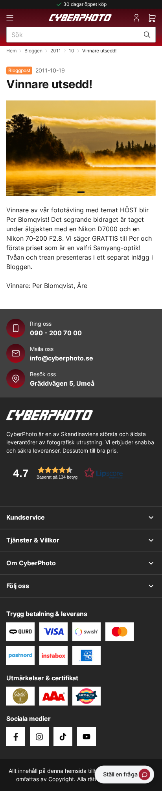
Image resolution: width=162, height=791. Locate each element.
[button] (65, 473)
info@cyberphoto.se (61, 358)
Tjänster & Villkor (32, 540)
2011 (55, 51)
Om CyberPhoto (31, 563)
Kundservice (25, 517)
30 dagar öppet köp (85, 4)
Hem (11, 51)
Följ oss (17, 586)
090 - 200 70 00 (56, 333)
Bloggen (33, 51)
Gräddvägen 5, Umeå (62, 383)
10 (71, 51)
